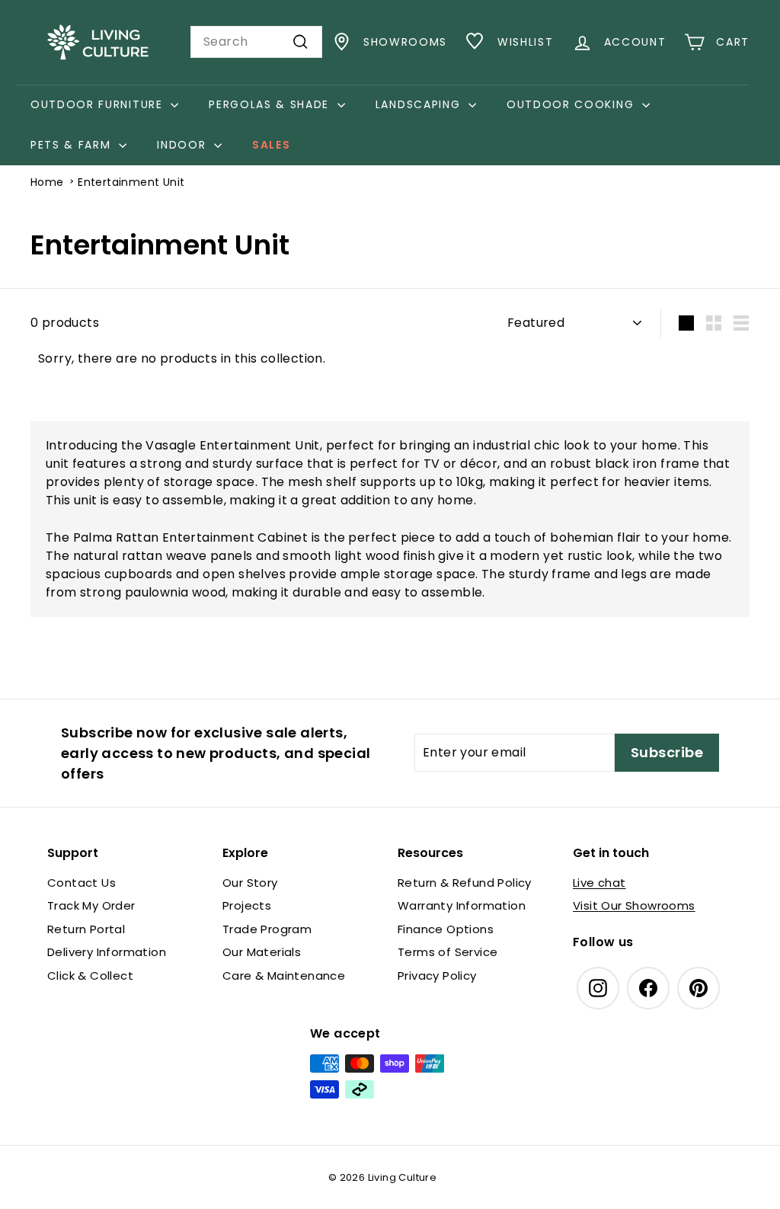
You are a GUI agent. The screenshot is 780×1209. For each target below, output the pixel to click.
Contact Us (81, 883)
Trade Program (267, 929)
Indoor (183, 144)
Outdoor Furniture (98, 104)
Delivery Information (106, 952)
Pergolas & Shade (271, 104)
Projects (246, 905)
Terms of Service (447, 952)
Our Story (250, 883)
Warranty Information (462, 905)
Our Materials (261, 952)
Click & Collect (90, 976)
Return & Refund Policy (465, 883)
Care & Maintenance (283, 976)
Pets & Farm (72, 144)
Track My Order (91, 905)
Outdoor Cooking (572, 104)
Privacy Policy (437, 976)
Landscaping (420, 104)
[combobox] (256, 42)
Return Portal (86, 929)
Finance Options (446, 929)
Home (47, 182)
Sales (271, 144)
